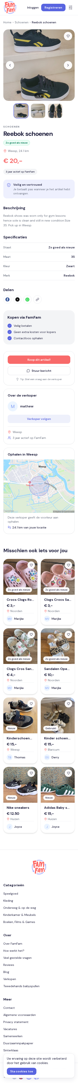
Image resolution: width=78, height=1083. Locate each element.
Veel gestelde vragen (17, 958)
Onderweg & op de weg (19, 908)
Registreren (53, 7)
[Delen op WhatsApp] (27, 299)
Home (7, 22)
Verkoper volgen (39, 419)
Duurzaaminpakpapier (18, 1043)
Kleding (8, 901)
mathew (26, 406)
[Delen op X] (17, 299)
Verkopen (9, 979)
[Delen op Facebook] (7, 299)
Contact (9, 1008)
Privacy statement (15, 1022)
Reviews (8, 965)
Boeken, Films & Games (19, 922)
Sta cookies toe (21, 1071)
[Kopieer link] (37, 299)
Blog (6, 972)
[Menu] (70, 7)
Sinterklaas (10, 1050)
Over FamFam (12, 943)
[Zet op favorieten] (68, 36)
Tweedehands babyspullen (21, 986)
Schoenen (21, 22)
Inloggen (33, 7)
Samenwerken (12, 1036)
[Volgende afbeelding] (68, 65)
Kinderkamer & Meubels (19, 915)
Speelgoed (10, 893)
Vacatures (10, 1029)
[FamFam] (10, 7)
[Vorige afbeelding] (10, 65)
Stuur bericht (41, 371)
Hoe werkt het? (13, 951)
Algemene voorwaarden (19, 1015)
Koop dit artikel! (39, 360)
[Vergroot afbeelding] (39, 65)
